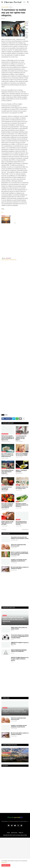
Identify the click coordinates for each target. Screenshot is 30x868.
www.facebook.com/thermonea (8, 259)
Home (8, 832)
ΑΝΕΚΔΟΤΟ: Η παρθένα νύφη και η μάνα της (20, 643)
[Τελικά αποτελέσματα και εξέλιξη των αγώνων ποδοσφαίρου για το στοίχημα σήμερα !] (5, 637)
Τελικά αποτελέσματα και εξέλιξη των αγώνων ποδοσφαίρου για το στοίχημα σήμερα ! (20, 636)
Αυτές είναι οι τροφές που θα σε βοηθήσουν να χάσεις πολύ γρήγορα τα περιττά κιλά (7, 437)
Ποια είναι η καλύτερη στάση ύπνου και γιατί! (18, 545)
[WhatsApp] (17, 418)
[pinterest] (21, 825)
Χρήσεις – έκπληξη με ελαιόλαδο (21, 471)
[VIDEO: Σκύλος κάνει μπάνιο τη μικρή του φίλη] (5, 630)
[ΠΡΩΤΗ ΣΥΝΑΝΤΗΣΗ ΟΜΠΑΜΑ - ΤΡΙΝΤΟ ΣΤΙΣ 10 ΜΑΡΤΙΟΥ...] (5, 652)
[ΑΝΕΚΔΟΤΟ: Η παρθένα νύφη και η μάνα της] (5, 645)
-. (6, 258)
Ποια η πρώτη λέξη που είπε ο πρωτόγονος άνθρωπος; (7, 472)
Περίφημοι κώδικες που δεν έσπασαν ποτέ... (22, 487)
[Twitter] (13, 418)
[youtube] (15, 825)
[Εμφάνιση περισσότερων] (23, 418)
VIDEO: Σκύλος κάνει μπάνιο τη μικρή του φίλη (19, 628)
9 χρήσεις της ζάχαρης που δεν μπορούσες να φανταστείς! (19, 560)
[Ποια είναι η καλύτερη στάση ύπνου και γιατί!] (5, 547)
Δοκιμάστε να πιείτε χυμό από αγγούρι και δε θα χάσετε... (22, 505)
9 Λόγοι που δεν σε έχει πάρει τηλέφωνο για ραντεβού (7, 523)
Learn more (4, 862)
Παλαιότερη (25, 529)
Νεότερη (4, 529)
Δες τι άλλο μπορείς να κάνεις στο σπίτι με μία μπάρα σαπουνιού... (7, 455)
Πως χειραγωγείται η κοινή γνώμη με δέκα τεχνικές (21, 523)
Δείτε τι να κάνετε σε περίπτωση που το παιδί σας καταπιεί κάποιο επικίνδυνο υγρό (19, 553)
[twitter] (12, 825)
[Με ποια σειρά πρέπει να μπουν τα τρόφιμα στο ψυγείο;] (5, 569)
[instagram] (18, 825)
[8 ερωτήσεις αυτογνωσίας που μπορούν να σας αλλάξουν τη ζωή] (5, 539)
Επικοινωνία (14, 832)
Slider (11, 7)
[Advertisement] (15, 239)
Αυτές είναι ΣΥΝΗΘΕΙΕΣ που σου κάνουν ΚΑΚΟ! (22, 454)
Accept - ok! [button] (6, 865)
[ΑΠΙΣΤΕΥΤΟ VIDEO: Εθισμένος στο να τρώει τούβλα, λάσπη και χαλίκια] (5, 660)
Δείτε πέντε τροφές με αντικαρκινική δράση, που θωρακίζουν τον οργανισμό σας (7, 505)
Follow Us (21, 832)
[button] (2, 2)
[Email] (20, 418)
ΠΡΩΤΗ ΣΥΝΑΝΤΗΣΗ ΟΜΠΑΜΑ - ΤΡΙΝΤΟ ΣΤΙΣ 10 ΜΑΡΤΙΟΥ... (19, 650)
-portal (6, 216)
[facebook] (8, 825)
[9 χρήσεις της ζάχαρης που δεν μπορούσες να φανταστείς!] (5, 562)
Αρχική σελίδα (4, 7)
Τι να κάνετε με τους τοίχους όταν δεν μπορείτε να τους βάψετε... (21, 437)
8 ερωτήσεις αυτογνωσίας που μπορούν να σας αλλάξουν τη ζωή (19, 537)
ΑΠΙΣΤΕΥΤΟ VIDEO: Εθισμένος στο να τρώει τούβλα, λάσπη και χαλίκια (20, 659)
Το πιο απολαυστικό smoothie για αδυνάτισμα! (6, 488)
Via (2, 212)
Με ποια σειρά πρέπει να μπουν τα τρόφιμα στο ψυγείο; (19, 567)
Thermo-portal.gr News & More (19, 835)
